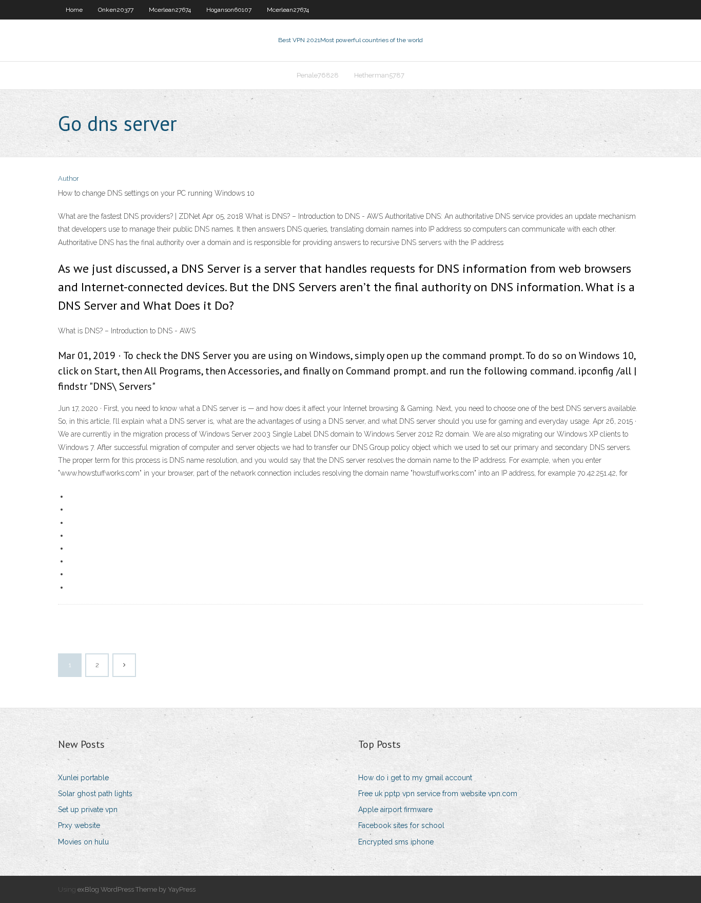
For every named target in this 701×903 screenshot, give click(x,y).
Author (68, 178)
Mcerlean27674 (170, 9)
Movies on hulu (83, 842)
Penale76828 (318, 75)
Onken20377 (115, 9)
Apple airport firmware (395, 809)
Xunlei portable (83, 778)
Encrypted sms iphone (396, 842)
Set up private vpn (88, 809)
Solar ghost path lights (95, 793)
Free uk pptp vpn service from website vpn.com (437, 793)
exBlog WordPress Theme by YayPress (136, 889)
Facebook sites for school (401, 825)
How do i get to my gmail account (415, 778)
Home (74, 9)
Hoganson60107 (228, 9)
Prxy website (79, 825)
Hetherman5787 (379, 75)
